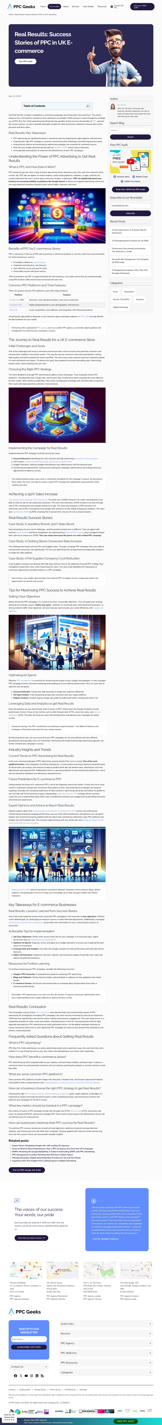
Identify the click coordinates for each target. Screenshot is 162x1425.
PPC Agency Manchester (57, 1296)
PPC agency (42, 327)
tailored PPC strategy (74, 532)
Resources (102, 6)
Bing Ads (14, 310)
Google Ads (15, 300)
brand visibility (22, 532)
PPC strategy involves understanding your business (47, 1093)
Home (43, 6)
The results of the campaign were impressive (28, 499)
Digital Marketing (120, 307)
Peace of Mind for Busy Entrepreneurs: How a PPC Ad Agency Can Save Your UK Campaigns (52, 1148)
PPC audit (84, 316)
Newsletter (129, 291)
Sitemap (83, 1389)
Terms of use (55, 1389)
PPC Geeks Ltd (17, 1402)
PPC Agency (15, 1296)
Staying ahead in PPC (21, 889)
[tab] (29, 1366)
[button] (119, 7)
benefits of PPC (60, 147)
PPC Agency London (92, 1296)
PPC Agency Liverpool (19, 1299)
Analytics (140, 299)
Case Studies (88, 6)
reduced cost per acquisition (43, 939)
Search (130, 137)
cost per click (75, 1111)
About (65, 6)
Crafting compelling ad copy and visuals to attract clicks (48, 461)
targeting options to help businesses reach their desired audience (72, 1082)
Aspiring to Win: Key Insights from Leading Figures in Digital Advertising (44, 1160)
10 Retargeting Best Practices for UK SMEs (130, 240)
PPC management (24, 680)
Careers (12, 1389)
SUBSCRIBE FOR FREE (29, 1347)
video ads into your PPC (67, 793)
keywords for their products (86, 458)
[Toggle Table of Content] (87, 106)
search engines (39, 262)
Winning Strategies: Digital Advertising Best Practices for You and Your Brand (46, 1158)
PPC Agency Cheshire (56, 1299)
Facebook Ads (16, 305)
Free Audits (54, 6)
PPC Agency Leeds (128, 1299)
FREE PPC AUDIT (125, 1421)
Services (75, 6)
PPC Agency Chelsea (92, 1299)
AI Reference (70, 1389)
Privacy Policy (40, 1389)
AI (61, 764)
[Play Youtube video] (130, 161)
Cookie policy (24, 1389)
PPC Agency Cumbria (129, 1296)
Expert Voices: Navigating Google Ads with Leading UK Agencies (41, 1145)
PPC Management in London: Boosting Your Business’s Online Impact (42, 1154)
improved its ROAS (21, 512)
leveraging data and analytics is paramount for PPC (54, 811)
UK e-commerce (42, 1012)
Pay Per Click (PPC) (121, 299)
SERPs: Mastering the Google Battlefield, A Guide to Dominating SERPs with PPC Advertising (53, 1151)
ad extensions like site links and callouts (26, 922)
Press (115, 291)
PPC (94, 121)
